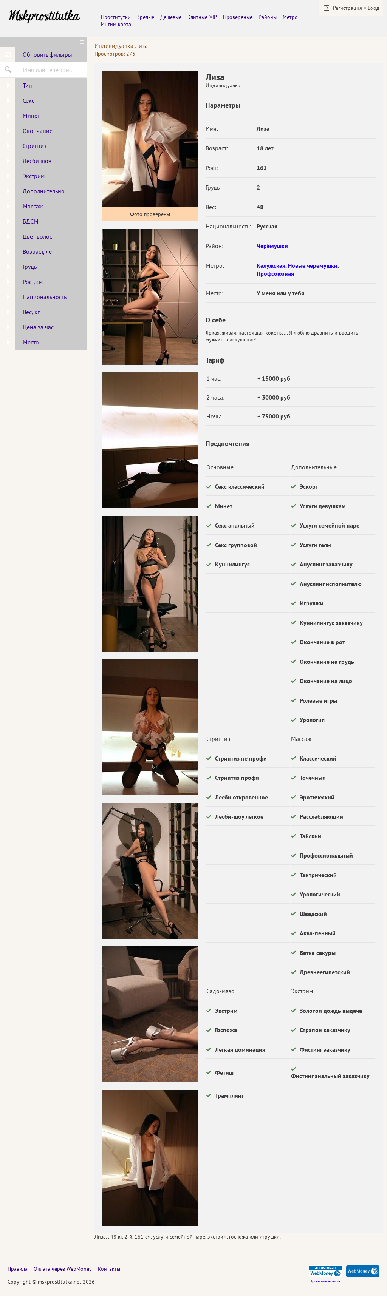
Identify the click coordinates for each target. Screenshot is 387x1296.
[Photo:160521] (150, 871)
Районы (268, 17)
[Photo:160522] (150, 1014)
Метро (290, 17)
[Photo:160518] (150, 440)
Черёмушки (272, 246)
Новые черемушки (312, 265)
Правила (18, 1268)
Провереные (237, 17)
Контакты (109, 1268)
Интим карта (116, 24)
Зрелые (145, 17)
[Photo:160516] (150, 139)
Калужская (271, 265)
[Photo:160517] (150, 297)
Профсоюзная (275, 273)
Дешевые (170, 17)
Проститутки (116, 17)
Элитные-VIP (202, 17)
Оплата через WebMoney (63, 1268)
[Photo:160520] (150, 727)
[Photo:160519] (150, 584)
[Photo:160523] (150, 1158)
